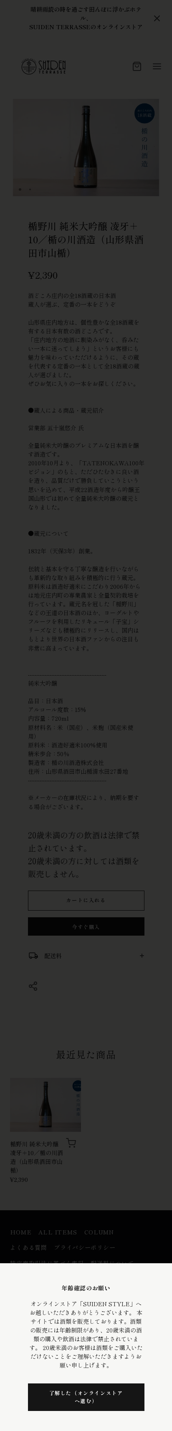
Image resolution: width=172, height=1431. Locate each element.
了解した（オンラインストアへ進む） (86, 1396)
